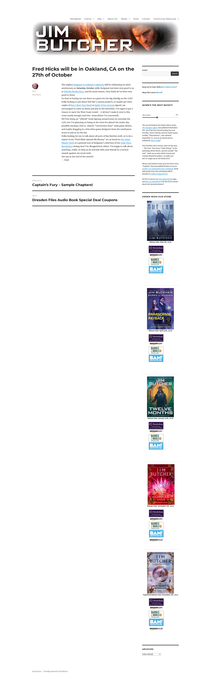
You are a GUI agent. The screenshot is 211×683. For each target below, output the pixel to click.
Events (87, 19)
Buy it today (155, 141)
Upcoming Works (165, 179)
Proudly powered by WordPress (56, 671)
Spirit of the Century (104, 105)
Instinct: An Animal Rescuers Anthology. (158, 169)
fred (33, 91)
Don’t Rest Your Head (81, 105)
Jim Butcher (37, 671)
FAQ (99, 19)
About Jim (113, 19)
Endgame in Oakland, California (88, 84)
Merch (159, 92)
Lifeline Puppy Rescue (159, 174)
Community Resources (164, 19)
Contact (146, 19)
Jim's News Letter (168, 87)
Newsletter (75, 19)
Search (145, 70)
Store (136, 19)
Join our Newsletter (152, 182)
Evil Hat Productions (74, 91)
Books (124, 19)
